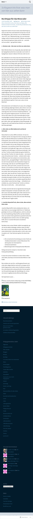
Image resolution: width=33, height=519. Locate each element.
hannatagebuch (11, 454)
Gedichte (5, 372)
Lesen (4, 398)
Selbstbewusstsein (7, 423)
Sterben (5, 431)
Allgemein (17, 21)
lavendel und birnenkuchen (9, 396)
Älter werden (6, 349)
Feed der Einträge (7, 501)
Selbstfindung (6, 426)
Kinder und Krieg (7, 386)
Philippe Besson (7, 408)
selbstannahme (7, 421)
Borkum (5, 354)
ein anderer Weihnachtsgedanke (11, 330)
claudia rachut (11, 449)
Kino (4, 388)
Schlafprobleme (7, 416)
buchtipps (22, 23)
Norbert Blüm (6, 406)
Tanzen (5, 433)
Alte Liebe (16, 23)
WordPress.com (7, 506)
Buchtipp (5, 357)
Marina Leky (28, 24)
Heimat (5, 381)
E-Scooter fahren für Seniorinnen (11, 359)
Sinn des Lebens (7, 428)
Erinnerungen (6, 364)
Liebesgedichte (7, 403)
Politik (4, 411)
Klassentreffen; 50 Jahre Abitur (10, 391)
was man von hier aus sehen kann (9, 26)
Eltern (4, 362)
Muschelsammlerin (7, 321)
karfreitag (5, 383)
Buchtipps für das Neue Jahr (14, 19)
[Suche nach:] (30, 2)
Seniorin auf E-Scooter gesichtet (11, 323)
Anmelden (5, 498)
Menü (3, 2)
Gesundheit (6, 374)
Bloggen (5, 352)
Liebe (4, 401)
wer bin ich (5, 436)
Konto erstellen (7, 496)
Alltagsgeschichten (7, 347)
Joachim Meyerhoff (20, 24)
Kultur (4, 393)
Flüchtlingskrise (7, 367)
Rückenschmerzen (7, 413)
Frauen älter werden (8, 369)
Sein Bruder (6, 418)
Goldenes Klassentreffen (9, 332)
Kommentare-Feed (7, 503)
